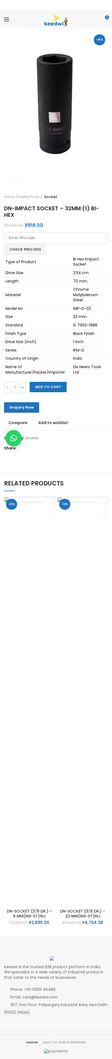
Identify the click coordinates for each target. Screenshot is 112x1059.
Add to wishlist (53, 423)
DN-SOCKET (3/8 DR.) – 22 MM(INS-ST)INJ (82, 914)
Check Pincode (25, 249)
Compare (17, 423)
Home (9, 196)
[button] (47, 514)
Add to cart (48, 386)
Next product (105, 197)
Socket (50, 196)
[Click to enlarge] (13, 177)
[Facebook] (52, 5)
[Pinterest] (59, 5)
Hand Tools (29, 196)
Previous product (99, 197)
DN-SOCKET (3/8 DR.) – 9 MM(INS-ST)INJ (29, 914)
